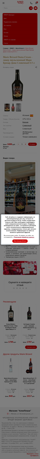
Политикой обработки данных (24, 237)
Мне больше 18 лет (20, 241)
